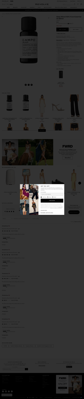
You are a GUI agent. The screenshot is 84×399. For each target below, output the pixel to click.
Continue (52, 200)
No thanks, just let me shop (47, 212)
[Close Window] (63, 185)
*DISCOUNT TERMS (44, 210)
